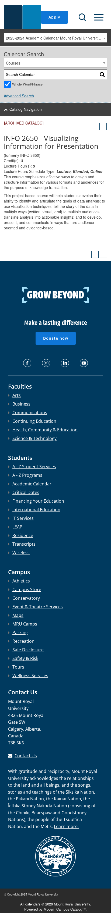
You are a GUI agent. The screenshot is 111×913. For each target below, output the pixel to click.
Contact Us (26, 756)
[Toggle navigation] (99, 17)
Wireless (21, 553)
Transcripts (24, 544)
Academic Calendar (31, 484)
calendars (32, 904)
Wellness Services (30, 675)
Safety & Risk (25, 658)
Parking (20, 632)
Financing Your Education (38, 501)
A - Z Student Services (34, 467)
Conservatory (26, 598)
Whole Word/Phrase (27, 84)
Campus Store (26, 589)
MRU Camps (24, 624)
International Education (36, 510)
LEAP (17, 527)
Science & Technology (34, 438)
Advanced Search (19, 95)
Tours (18, 667)
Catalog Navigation (25, 109)
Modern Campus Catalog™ (65, 909)
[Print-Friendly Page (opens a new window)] (94, 126)
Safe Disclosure (28, 650)
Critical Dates (25, 492)
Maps (17, 615)
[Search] (102, 74)
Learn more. (66, 826)
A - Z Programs (27, 475)
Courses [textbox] (13, 63)
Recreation (23, 641)
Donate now (55, 338)
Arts (16, 395)
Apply (54, 17)
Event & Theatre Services (37, 607)
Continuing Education (34, 421)
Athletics (21, 581)
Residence (22, 535)
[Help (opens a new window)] (103, 126)
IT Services (23, 518)
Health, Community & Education (45, 430)
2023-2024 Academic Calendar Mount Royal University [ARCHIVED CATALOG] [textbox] (56, 38)
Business (21, 404)
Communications (29, 412)
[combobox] (55, 37)
